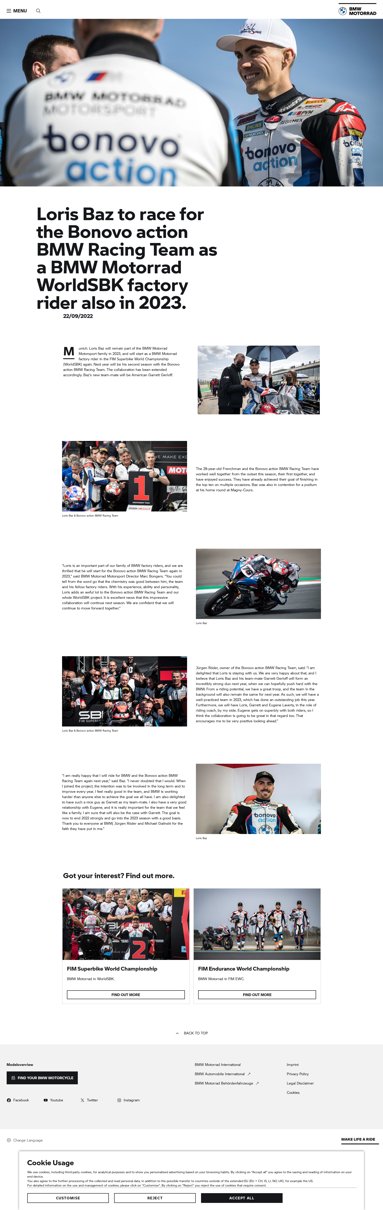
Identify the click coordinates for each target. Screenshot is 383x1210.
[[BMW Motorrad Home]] (357, 11)
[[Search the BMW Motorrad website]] (38, 9)
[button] (17, 11)
